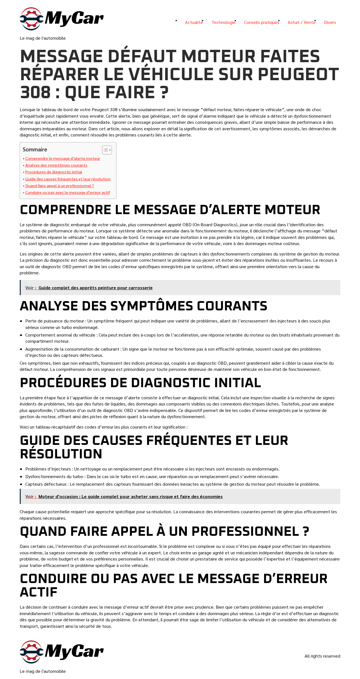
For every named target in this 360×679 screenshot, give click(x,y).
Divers (330, 22)
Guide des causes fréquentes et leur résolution (68, 178)
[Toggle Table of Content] (104, 150)
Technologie (224, 22)
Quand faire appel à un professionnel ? (59, 185)
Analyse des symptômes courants (56, 164)
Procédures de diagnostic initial (53, 171)
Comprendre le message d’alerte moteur (62, 158)
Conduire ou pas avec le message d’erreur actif (67, 192)
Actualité (194, 22)
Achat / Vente (302, 22)
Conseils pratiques (261, 22)
